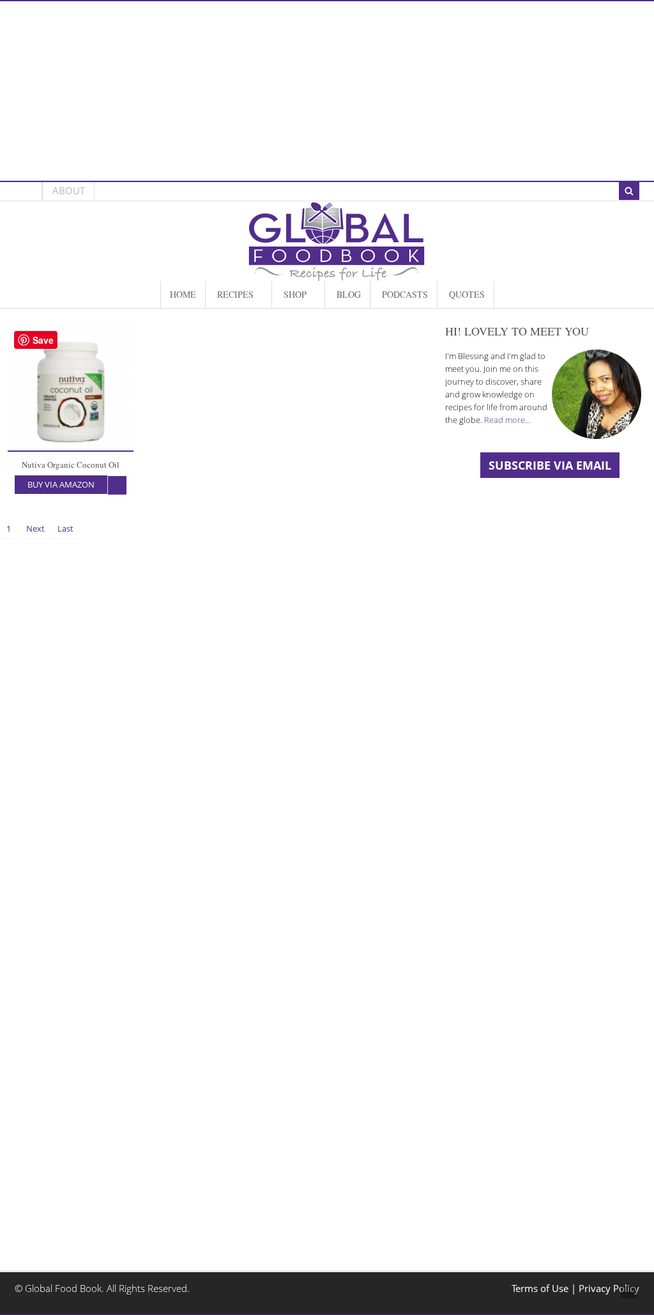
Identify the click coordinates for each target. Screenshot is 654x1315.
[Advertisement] (327, 90)
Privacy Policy (609, 1288)
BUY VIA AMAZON (61, 484)
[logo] (336, 274)
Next (35, 528)
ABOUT (68, 191)
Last (65, 528)
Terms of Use (541, 1288)
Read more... (507, 420)
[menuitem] (183, 294)
